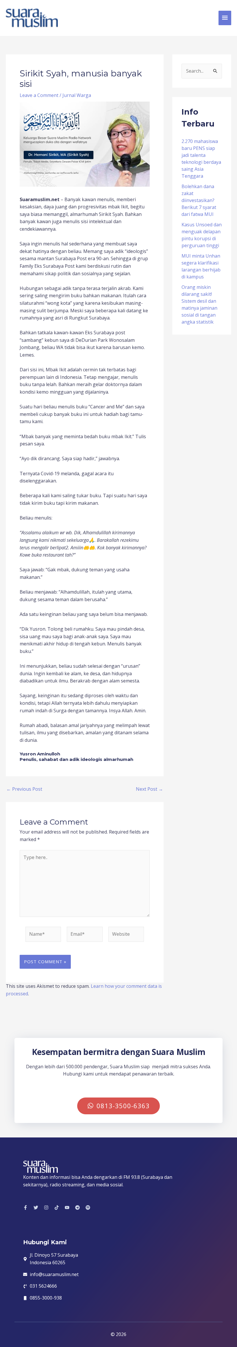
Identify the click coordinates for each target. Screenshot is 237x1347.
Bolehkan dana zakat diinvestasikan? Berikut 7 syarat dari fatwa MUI (199, 200)
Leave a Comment (39, 95)
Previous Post (24, 789)
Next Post (149, 789)
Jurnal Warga (76, 95)
